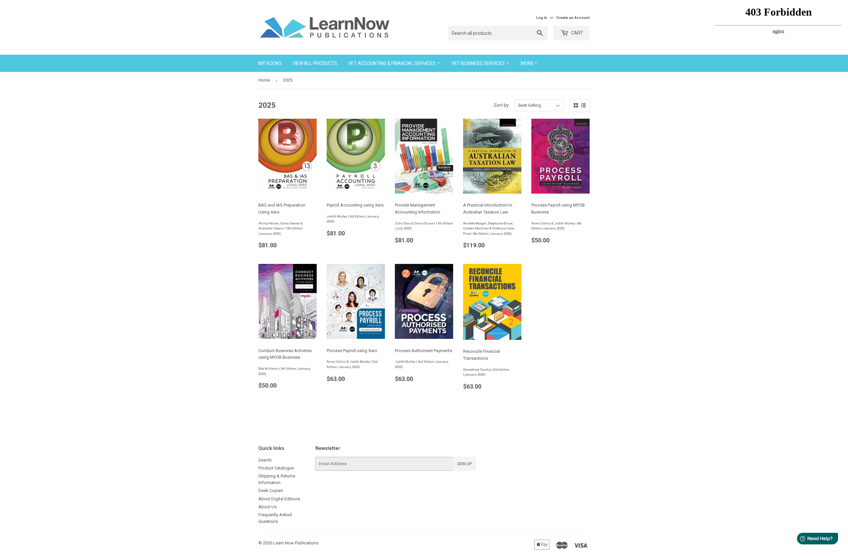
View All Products (314, 63)
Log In (541, 18)
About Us (267, 506)
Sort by (501, 105)
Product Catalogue (276, 467)
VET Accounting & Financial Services (392, 63)
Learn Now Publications (295, 542)
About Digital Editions (279, 498)
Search (265, 460)
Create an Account (573, 18)
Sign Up (464, 464)
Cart (576, 32)
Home (264, 80)
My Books (270, 63)
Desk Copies (270, 490)
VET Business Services (478, 63)
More (527, 63)
